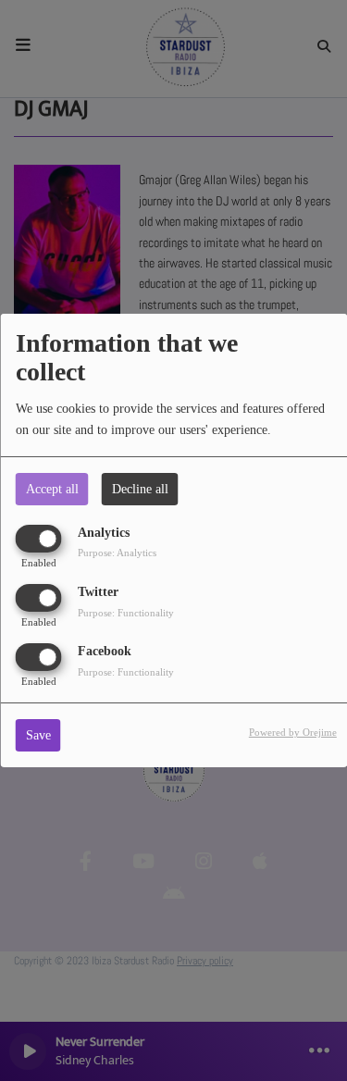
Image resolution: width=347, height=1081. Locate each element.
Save (38, 735)
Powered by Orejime (293, 732)
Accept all (52, 489)
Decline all (140, 489)
